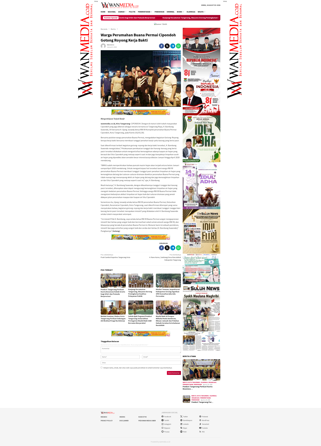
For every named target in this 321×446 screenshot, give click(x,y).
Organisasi (212, 382)
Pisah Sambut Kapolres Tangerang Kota (115, 256)
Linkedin (186, 424)
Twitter (185, 417)
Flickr (185, 432)
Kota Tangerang (194, 382)
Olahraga (204, 382)
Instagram (167, 424)
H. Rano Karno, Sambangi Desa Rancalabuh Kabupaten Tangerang (165, 257)
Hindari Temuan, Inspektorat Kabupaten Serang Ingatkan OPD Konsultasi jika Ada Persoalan (168, 292)
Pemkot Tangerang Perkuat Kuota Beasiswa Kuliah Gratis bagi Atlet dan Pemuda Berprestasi (113, 292)
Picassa (166, 432)
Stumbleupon (187, 420)
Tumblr (166, 420)
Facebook (167, 417)
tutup (96, 1)
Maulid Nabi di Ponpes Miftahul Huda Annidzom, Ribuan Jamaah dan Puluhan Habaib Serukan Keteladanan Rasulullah (168, 320)
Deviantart (205, 424)
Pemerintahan (188, 384)
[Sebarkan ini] (161, 45)
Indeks (122, 417)
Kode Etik (142, 417)
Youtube (205, 428)
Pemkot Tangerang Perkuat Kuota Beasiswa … (197, 388)
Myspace (167, 428)
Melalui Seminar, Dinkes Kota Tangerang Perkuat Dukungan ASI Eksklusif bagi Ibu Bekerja (113, 318)
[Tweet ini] (167, 45)
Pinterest (205, 417)
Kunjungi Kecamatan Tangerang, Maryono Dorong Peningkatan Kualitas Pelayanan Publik (168, 18)
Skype (185, 428)
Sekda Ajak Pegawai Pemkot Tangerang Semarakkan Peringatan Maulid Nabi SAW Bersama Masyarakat (140, 319)
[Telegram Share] (172, 45)
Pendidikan (198, 384)
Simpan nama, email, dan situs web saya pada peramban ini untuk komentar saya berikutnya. (137, 368)
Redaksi (104, 417)
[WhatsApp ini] (178, 45)
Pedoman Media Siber (147, 421)
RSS (203, 432)
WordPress (205, 420)
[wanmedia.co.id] (120, 5)
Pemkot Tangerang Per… (202, 402)
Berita (185, 382)
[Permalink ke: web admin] (103, 46)
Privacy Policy (106, 421)
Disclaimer (124, 421)
